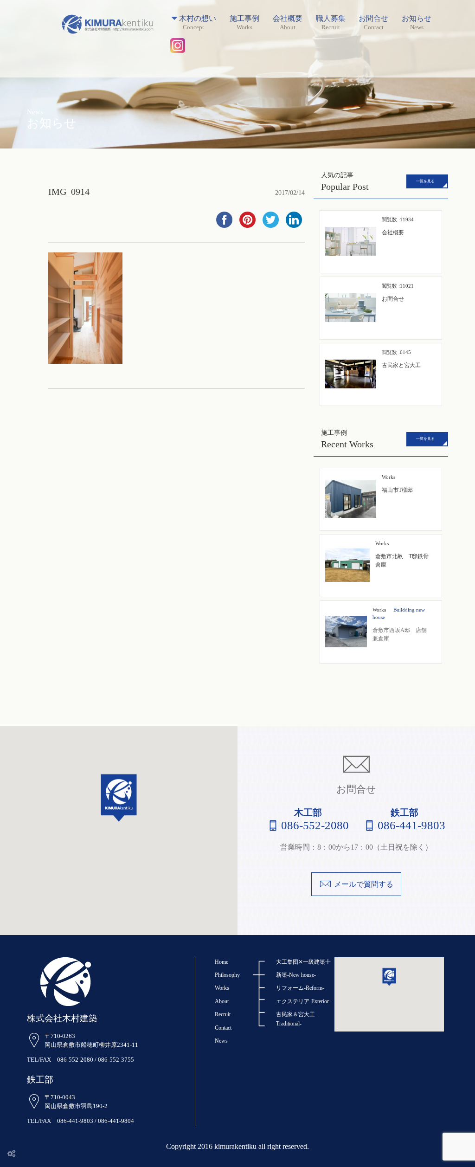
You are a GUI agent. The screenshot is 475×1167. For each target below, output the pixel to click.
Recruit (223, 1014)
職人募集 (331, 18)
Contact (223, 1028)
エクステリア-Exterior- (303, 1001)
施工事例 (244, 18)
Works (379, 610)
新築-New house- (296, 975)
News (221, 1041)
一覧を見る (425, 181)
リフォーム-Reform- (300, 988)
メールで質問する (363, 884)
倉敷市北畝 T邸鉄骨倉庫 (402, 554)
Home (221, 962)
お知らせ (416, 18)
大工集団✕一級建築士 (303, 962)
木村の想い (197, 18)
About (222, 1001)
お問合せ (373, 18)
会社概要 (287, 18)
